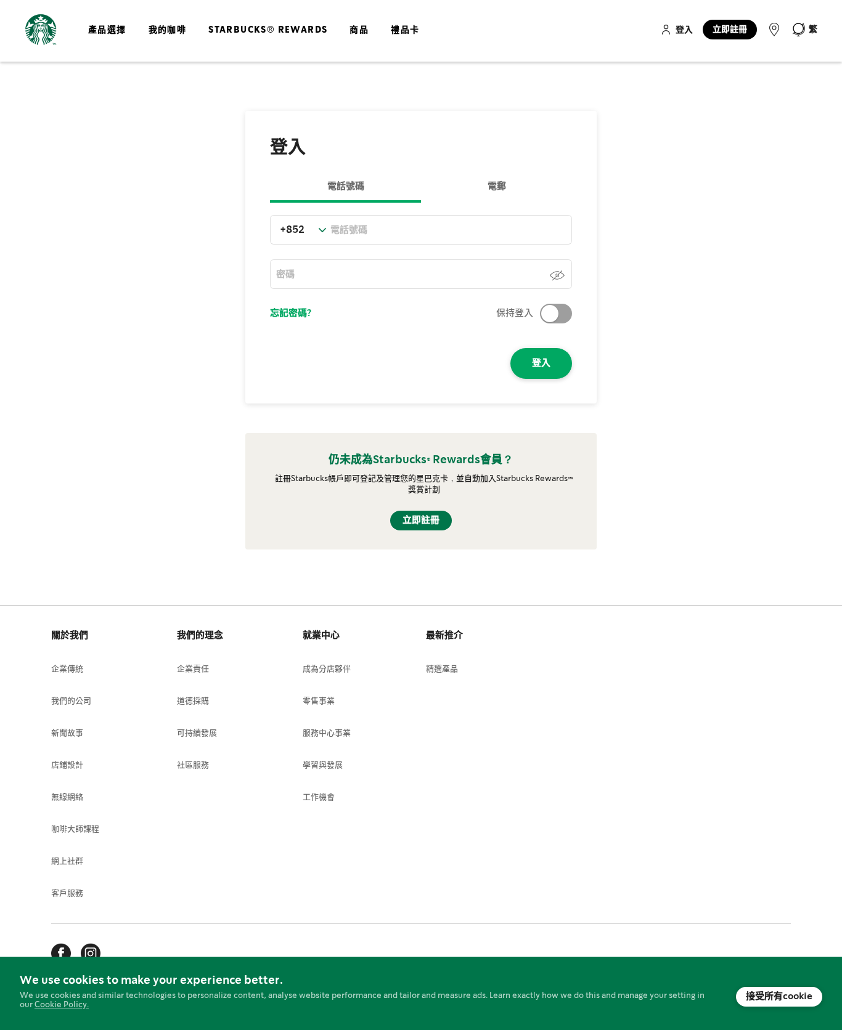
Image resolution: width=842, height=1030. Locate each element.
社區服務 (193, 765)
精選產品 (442, 669)
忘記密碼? (290, 313)
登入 (684, 30)
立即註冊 (730, 29)
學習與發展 (323, 765)
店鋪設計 (67, 765)
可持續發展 (197, 733)
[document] (421, 993)
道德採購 (193, 701)
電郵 (497, 186)
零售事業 (319, 701)
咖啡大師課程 (75, 829)
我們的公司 (71, 701)
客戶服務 (67, 894)
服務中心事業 (327, 733)
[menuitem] (107, 40)
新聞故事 (67, 733)
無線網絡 (67, 797)
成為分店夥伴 (327, 669)
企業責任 (193, 669)
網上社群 (67, 862)
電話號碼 (345, 186)
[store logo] (41, 30)
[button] (804, 29)
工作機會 (319, 797)
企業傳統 (67, 669)
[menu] (251, 40)
